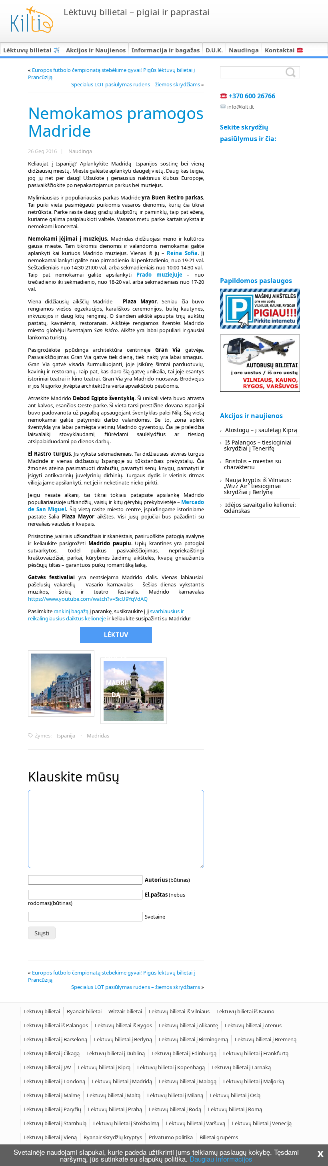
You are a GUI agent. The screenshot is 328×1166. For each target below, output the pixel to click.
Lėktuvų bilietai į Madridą (122, 1081)
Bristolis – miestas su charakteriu (253, 464)
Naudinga (244, 50)
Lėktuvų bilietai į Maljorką (253, 1081)
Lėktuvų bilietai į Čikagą (52, 1053)
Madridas (98, 735)
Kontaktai (280, 50)
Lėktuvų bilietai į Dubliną (115, 1053)
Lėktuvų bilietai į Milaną (175, 1095)
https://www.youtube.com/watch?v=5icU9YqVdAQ (88, 598)
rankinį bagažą (71, 611)
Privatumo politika (171, 1137)
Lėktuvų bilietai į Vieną (50, 1137)
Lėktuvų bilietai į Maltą (113, 1095)
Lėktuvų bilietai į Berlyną (123, 1039)
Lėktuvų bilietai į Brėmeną (265, 1039)
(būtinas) (167, 879)
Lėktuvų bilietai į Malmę (52, 1095)
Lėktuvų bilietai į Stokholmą (126, 1123)
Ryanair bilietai (84, 1011)
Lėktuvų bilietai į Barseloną (55, 1039)
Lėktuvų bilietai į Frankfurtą (255, 1053)
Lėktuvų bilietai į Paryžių (52, 1109)
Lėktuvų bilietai (28, 50)
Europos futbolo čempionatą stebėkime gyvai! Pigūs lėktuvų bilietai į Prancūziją (111, 73)
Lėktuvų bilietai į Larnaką (241, 1067)
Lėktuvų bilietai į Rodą (175, 1109)
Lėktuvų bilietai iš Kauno (245, 1011)
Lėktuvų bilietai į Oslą (235, 1095)
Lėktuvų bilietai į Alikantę (188, 1025)
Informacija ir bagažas (166, 50)
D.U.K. (214, 50)
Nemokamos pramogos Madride (116, 122)
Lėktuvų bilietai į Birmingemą (193, 1039)
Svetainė (155, 916)
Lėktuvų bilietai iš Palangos (56, 1025)
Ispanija (66, 735)
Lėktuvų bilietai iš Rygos (123, 1025)
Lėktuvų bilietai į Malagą (187, 1081)
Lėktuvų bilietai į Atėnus (253, 1025)
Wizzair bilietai (125, 1011)
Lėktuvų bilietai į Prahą (115, 1109)
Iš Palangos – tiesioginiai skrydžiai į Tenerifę (258, 445)
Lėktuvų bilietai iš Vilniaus (179, 1011)
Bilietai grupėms (219, 1137)
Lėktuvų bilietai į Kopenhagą (171, 1067)
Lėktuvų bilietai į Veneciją (262, 1123)
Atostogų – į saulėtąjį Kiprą (261, 430)
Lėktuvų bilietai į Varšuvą (195, 1123)
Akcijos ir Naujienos (96, 50)
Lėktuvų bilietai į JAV (47, 1067)
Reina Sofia (182, 253)
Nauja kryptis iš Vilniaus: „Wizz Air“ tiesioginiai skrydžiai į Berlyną (257, 486)
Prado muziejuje (159, 274)
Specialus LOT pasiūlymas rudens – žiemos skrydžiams (135, 84)
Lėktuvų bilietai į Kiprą (104, 1067)
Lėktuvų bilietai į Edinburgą (184, 1053)
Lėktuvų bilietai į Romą (235, 1109)
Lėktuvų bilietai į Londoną (54, 1081)
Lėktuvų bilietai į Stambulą (55, 1123)
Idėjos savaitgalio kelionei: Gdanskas (260, 507)
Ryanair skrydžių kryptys (113, 1137)
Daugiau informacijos (221, 1159)
